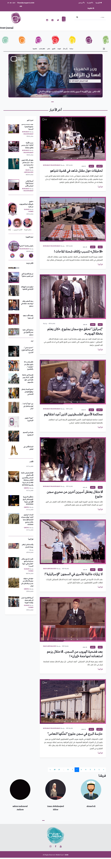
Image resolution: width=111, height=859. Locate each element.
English (90, 8)
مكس (48, 49)
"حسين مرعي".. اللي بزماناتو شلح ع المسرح (27, 427)
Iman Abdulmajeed (49, 569)
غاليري (53, 49)
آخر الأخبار (99, 166)
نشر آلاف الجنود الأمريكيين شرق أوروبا (28, 176)
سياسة (71, 49)
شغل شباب (42, 49)
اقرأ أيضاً (100, 187)
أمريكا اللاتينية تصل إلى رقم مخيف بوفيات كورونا (27, 574)
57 (59, 770)
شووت (59, 49)
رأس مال (65, 49)
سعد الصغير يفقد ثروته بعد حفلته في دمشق (27, 281)
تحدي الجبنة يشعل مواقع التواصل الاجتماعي (27, 355)
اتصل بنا (89, 3)
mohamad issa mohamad (51, 165)
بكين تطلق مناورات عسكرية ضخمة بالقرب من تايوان (27, 593)
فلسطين (91, 166)
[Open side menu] (104, 49)
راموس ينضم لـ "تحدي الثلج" (24, 246)
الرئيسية (98, 3)
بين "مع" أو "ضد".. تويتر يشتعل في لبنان (27, 370)
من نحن (81, 3)
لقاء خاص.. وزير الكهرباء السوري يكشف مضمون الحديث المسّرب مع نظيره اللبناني (69, 91)
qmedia (26, 480)
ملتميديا (35, 49)
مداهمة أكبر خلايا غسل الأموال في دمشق (28, 310)
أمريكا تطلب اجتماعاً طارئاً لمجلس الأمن (29, 158)
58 (54, 770)
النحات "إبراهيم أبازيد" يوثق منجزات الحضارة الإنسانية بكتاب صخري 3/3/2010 (27, 493)
